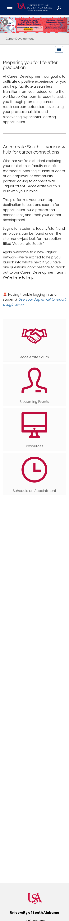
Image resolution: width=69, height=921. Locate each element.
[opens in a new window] (34, 25)
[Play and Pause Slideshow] (5, 22)
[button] (59, 7)
